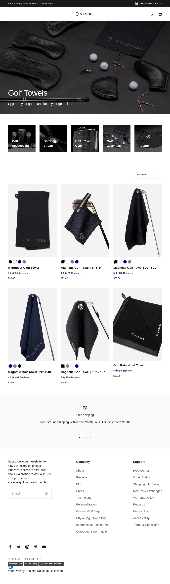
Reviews (81, 477)
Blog (79, 484)
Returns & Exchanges (147, 491)
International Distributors (92, 525)
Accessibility (141, 518)
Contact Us (140, 511)
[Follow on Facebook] (10, 547)
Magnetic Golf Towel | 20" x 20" (135, 267)
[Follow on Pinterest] (35, 547)
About (80, 470)
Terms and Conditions (52, 564)
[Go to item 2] (83, 437)
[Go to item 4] (90, 437)
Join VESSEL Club (148, 3)
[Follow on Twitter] (18, 547)
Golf (24, 25)
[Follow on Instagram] (27, 547)
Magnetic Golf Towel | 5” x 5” (81, 267)
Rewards (139, 504)
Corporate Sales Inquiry (92, 531)
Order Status (141, 477)
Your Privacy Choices (22, 571)
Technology (83, 497)
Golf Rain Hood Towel (128, 365)
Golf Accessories (42, 25)
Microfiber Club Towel (23, 267)
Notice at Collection (50, 571)
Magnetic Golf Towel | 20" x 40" (30, 372)
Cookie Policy (31, 564)
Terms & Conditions (146, 525)
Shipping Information (147, 484)
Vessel (12, 25)
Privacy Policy (15, 564)
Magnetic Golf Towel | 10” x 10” (83, 372)
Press (80, 491)
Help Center (141, 470)
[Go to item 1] (79, 437)
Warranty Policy (143, 497)
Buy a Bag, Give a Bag (91, 518)
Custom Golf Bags (88, 511)
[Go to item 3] (86, 437)
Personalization (86, 504)
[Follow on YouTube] (44, 547)
